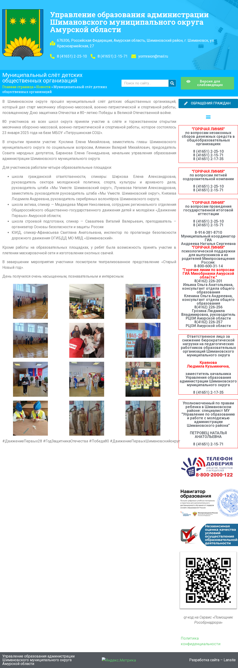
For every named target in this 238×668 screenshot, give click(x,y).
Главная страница (17, 87)
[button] (208, 117)
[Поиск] (172, 83)
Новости (43, 87)
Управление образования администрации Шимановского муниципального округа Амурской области (129, 21)
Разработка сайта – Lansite (212, 660)
